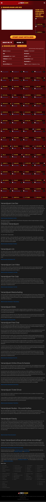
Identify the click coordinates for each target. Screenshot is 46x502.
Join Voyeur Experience (41, 479)
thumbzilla (15, 473)
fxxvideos (4, 471)
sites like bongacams (6, 487)
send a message (22, 46)
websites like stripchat (41, 469)
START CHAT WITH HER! (23, 37)
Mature (27, 475)
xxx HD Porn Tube (17, 469)
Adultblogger (4, 486)
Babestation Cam (5, 467)
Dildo (8, 319)
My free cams (26, 451)
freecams (28, 468)
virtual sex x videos (29, 473)
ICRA (26, 494)
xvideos (15, 479)
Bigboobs (35, 64)
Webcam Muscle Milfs (18, 467)
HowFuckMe (4, 465)
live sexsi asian (17, 465)
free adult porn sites (6, 475)
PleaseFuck (41, 484)
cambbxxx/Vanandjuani (8, 461)
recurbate (22, 450)
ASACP (23, 494)
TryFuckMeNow (29, 465)
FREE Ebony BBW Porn (6, 473)
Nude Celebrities (40, 476)
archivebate (17, 450)
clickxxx (3, 468)
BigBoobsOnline (16, 476)
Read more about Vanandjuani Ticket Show (9, 403)
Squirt (30, 64)
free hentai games (17, 471)
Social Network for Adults (18, 475)
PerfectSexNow (40, 467)
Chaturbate (16, 451)
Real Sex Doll (4, 484)
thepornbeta (39, 471)
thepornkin (41, 483)
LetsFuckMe (4, 479)
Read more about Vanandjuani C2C (8, 259)
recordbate (26, 450)
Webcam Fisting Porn (6, 469)
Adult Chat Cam (5, 481)
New (27, 64)
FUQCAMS (28, 469)
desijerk (3, 483)
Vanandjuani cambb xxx (23, 459)
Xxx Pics (38, 468)
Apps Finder (29, 467)
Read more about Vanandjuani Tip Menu (9, 243)
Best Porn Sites (29, 479)
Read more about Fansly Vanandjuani (8, 434)
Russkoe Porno (29, 471)
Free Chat (9, 357)
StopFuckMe (28, 476)
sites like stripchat (17, 468)
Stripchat (20, 451)
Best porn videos (40, 465)
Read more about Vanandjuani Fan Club (9, 287)
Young (38, 64)
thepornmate (4, 476)
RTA (20, 494)
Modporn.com (39, 473)
